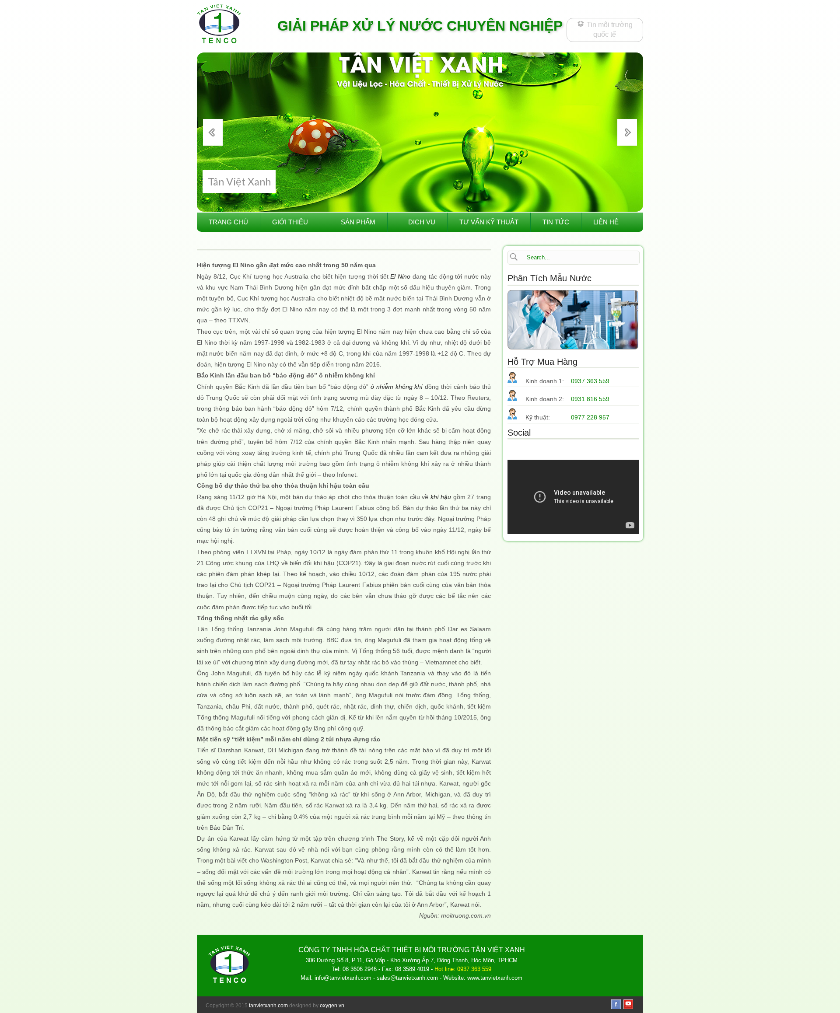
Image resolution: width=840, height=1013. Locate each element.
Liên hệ (606, 222)
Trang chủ (228, 222)
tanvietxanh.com (268, 1006)
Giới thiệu (290, 222)
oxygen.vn (332, 1006)
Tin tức (555, 222)
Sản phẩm (358, 222)
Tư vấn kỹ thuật (488, 222)
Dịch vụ (421, 222)
